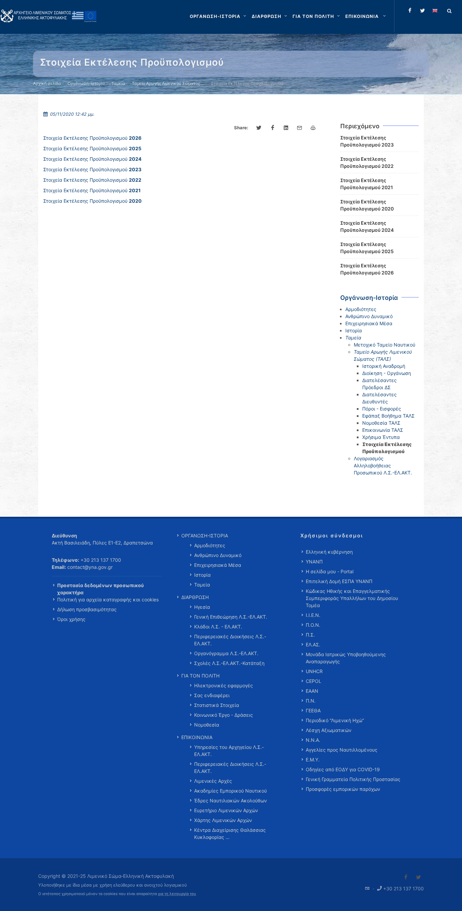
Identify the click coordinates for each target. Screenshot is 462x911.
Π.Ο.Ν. (313, 625)
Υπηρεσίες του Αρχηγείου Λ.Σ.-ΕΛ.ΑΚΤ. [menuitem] (229, 750)
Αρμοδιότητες (360, 309)
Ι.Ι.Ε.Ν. (313, 615)
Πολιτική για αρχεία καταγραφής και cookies (108, 599)
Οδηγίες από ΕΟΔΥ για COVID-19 (343, 769)
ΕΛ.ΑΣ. (313, 644)
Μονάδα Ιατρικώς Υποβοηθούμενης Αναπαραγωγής (346, 657)
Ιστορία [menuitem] (202, 575)
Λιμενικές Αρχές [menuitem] (213, 781)
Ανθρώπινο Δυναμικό (369, 316)
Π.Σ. (310, 635)
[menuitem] (366, 16)
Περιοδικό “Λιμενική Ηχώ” (335, 720)
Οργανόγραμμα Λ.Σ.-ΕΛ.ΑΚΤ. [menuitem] (226, 653)
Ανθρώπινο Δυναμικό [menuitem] (217, 555)
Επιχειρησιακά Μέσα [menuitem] (217, 565)
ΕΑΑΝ (312, 691)
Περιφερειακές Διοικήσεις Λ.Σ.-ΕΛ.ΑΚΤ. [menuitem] (230, 640)
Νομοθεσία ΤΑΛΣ (381, 423)
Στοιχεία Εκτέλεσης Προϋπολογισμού (92, 138)
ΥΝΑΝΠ (314, 561)
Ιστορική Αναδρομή (383, 366)
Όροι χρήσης (71, 619)
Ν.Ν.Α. (313, 740)
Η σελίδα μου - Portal (329, 571)
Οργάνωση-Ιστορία (86, 83)
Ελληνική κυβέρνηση (329, 552)
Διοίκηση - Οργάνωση (386, 373)
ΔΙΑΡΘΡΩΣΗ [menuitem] (195, 597)
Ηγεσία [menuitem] (202, 607)
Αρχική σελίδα (47, 83)
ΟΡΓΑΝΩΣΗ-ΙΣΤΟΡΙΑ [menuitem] (204, 535)
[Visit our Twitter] (418, 877)
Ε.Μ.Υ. (313, 759)
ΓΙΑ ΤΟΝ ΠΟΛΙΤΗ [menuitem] (200, 676)
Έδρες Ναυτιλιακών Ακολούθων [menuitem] (230, 800)
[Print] (313, 128)
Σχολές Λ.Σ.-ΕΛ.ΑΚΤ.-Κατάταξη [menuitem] (229, 663)
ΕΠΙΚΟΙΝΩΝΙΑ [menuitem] (196, 737)
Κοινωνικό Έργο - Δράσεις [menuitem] (223, 715)
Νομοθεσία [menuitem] (206, 725)
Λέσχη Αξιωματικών (328, 730)
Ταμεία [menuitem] (202, 584)
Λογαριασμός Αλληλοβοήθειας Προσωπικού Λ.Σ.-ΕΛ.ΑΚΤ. (383, 465)
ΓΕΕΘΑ (313, 710)
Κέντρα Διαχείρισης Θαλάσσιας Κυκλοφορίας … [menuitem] (230, 833)
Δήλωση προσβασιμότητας (87, 609)
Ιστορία (353, 330)
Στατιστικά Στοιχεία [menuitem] (216, 705)
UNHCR (314, 671)
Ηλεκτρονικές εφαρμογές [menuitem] (223, 685)
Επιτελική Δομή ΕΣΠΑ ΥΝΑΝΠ (339, 581)
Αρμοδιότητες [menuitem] (209, 545)
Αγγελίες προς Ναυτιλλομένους (341, 750)
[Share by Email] (299, 128)
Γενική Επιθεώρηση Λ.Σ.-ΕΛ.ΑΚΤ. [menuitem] (230, 617)
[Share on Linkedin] (286, 128)
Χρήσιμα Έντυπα (381, 437)
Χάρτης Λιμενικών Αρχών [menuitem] (223, 820)
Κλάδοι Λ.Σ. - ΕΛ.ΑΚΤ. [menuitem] (218, 626)
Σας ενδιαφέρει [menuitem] (212, 695)
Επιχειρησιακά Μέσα (368, 323)
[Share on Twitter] (259, 128)
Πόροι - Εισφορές (381, 409)
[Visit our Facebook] (405, 877)
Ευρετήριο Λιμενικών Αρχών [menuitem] (226, 810)
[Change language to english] (435, 10)
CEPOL (313, 681)
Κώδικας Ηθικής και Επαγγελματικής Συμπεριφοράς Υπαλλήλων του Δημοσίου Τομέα (352, 598)
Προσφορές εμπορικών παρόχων (343, 789)
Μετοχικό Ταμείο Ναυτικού (384, 345)
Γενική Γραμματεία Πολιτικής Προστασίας (353, 779)
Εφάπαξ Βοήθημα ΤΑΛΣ (388, 416)
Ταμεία (118, 83)
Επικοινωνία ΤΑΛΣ (382, 430)
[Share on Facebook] (272, 128)
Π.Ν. (311, 701)
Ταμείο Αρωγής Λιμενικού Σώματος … (168, 83)
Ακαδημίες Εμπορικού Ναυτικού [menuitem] (230, 791)
